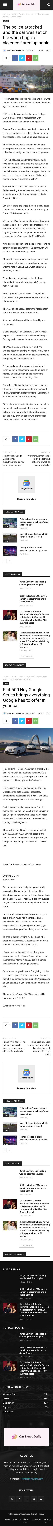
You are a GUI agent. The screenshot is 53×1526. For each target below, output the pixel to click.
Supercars (17, 1519)
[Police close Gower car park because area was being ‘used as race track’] (10, 523)
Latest (13, 14)
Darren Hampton (16, 50)
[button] (49, 5)
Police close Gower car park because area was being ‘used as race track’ (34, 522)
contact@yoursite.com (32, 1478)
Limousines (36, 1519)
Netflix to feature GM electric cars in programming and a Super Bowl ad (33, 599)
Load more (25, 656)
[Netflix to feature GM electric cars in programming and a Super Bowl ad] (10, 599)
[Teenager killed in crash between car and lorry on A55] (10, 551)
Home (5, 14)
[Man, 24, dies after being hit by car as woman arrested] (10, 537)
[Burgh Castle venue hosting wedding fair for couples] (10, 585)
